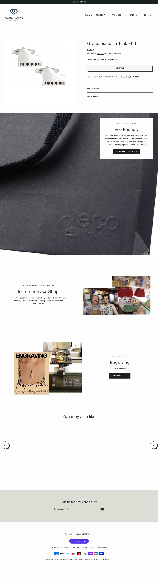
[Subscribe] (102, 509)
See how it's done (120, 375)
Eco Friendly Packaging (126, 151)
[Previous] (5, 445)
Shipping (100, 53)
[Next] (153, 445)
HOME (88, 15)
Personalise (131, 15)
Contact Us (76, 548)
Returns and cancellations (59, 548)
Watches (116, 15)
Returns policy (102, 548)
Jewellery (101, 15)
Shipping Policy (89, 548)
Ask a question (93, 96)
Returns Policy (93, 88)
